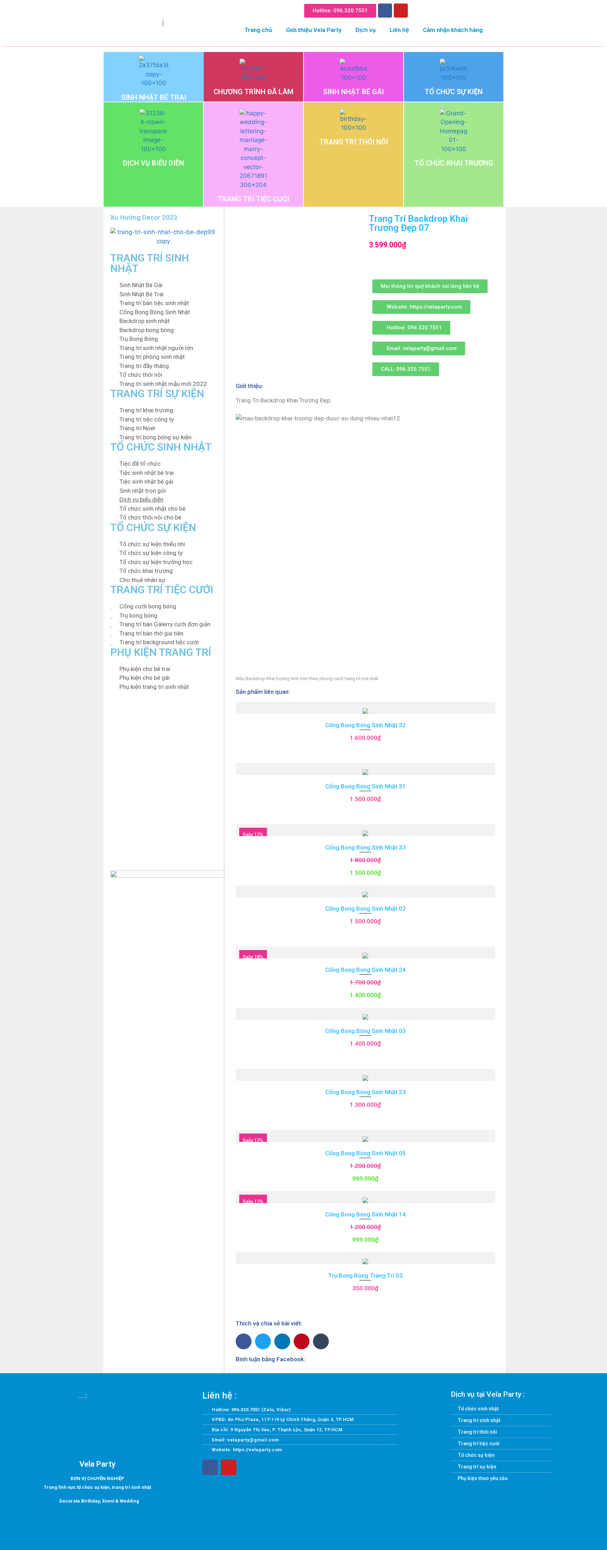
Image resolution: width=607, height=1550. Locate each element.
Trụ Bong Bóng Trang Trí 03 (365, 1275)
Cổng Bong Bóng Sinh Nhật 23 (365, 1092)
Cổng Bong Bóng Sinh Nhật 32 (365, 725)
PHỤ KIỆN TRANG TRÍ (160, 652)
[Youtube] (401, 11)
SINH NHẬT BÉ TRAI (153, 97)
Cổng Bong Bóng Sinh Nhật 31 (365, 786)
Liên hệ (399, 29)
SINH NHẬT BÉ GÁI (353, 92)
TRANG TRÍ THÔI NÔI (353, 142)
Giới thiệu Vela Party (313, 29)
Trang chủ (258, 29)
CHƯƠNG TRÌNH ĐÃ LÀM (253, 92)
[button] (418, 9)
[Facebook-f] (210, 1467)
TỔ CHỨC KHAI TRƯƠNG (454, 163)
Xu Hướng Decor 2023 (143, 217)
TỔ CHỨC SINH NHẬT (160, 447)
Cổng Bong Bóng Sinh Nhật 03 (365, 1030)
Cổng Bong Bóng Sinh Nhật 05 (365, 1153)
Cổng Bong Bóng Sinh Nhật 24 (365, 969)
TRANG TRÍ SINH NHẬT (149, 263)
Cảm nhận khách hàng (453, 29)
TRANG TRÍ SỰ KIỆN (157, 393)
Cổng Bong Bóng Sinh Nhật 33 (365, 847)
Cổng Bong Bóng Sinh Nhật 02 (365, 908)
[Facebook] (385, 11)
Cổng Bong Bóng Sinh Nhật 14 (365, 1214)
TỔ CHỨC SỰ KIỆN (454, 92)
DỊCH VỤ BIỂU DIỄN (153, 163)
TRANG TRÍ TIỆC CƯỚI (253, 199)
